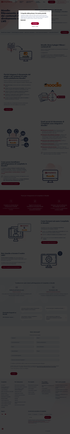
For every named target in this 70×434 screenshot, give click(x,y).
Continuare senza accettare (45, 11)
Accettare (35, 23)
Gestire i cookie (35, 26)
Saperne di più (23, 20)
